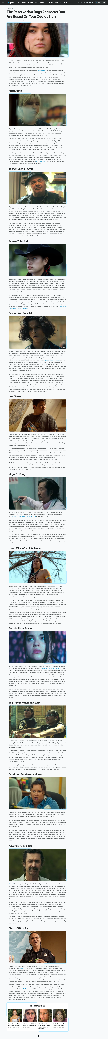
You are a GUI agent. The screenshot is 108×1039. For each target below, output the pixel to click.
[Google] (90, 2)
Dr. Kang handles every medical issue (24, 517)
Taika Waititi (41, 71)
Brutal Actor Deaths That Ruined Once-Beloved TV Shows (59, 1025)
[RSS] (93, 2)
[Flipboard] (87, 2)
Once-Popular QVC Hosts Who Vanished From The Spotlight (14, 1025)
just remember (41, 161)
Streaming (42, 2)
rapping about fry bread (52, 360)
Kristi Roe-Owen (12, 20)
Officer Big (22, 968)
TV (36, 2)
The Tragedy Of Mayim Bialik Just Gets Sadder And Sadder (30, 1025)
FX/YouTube (63, 124)
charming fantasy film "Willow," (51, 668)
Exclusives (22, 2)
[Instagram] (84, 2)
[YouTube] (78, 2)
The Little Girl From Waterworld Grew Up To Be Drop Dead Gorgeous (44, 1026)
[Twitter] (81, 2)
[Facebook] (76, 2)
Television (10, 8)
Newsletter (101, 2)
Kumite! (11, 884)
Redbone (26, 989)
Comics (58, 2)
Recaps (50, 2)
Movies (30, 2)
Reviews (65, 2)
